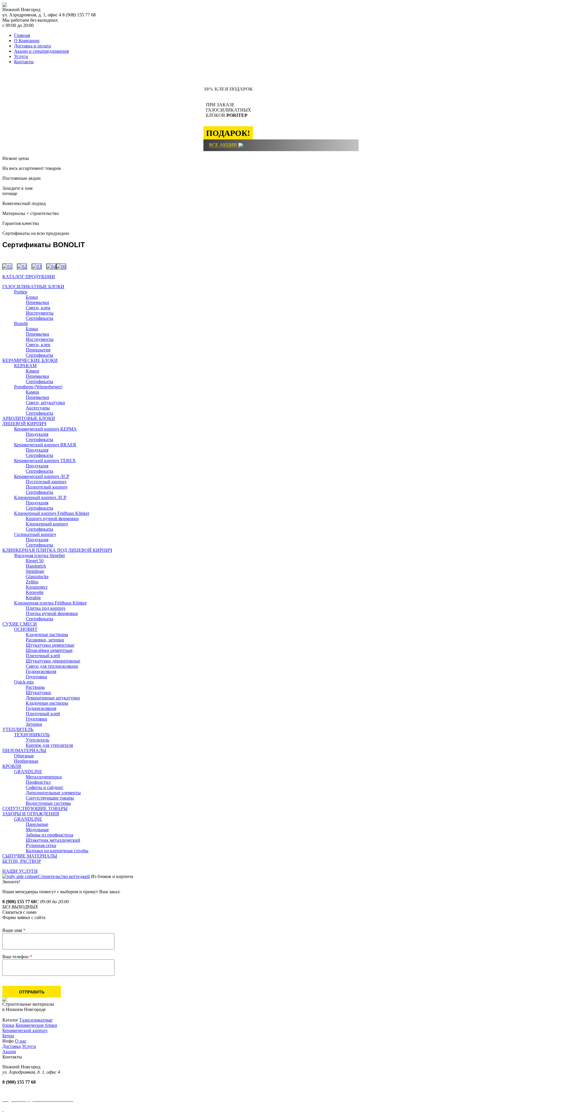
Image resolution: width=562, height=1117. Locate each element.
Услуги (21, 56)
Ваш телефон (17, 956)
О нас (20, 1041)
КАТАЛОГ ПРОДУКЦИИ (28, 276)
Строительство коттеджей (64, 876)
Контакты (24, 61)
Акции (9, 1051)
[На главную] (4, 5)
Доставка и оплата (32, 45)
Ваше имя (13, 930)
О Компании (27, 40)
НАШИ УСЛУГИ (20, 871)
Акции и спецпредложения (41, 51)
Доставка (11, 1046)
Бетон (8, 1035)
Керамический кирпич (24, 1030)
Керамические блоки (36, 1025)
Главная (22, 35)
